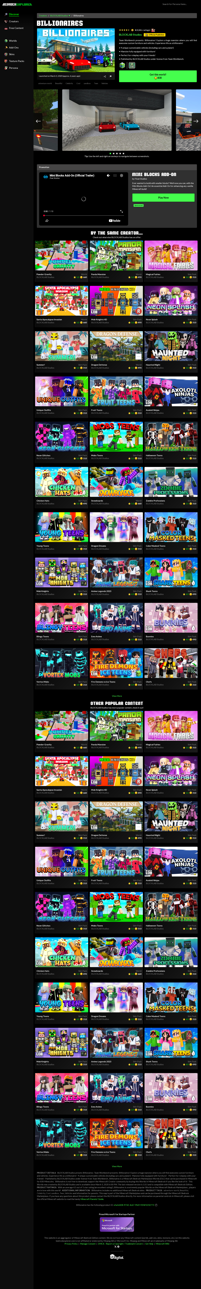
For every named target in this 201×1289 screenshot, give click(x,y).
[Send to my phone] (104, 76)
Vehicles (104, 83)
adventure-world (45, 83)
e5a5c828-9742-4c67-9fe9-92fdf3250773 (134, 1205)
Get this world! (158, 76)
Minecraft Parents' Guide (92, 1199)
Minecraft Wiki (162, 1243)
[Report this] (110, 76)
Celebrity (69, 83)
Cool (78, 83)
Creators (43, 15)
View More (117, 696)
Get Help (149, 1243)
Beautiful (58, 83)
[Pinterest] (118, 1246)
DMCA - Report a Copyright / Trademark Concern (120, 1243)
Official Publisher (156, 35)
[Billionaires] (76, 50)
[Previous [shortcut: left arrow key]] (35, 121)
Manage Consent (88, 1243)
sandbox (87, 83)
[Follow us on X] (115, 1246)
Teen (96, 83)
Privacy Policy (71, 1243)
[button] (110, 153)
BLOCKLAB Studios (59, 15)
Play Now (163, 197)
